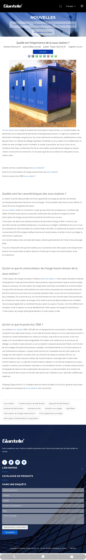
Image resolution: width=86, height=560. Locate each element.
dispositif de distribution (59, 403)
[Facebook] (4, 462)
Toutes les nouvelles (20, 24)
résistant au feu (34, 408)
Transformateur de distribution (31, 403)
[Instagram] (24, 462)
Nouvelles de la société (43, 24)
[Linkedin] (17, 462)
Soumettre (9, 532)
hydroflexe (70, 408)
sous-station (9, 403)
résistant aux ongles (53, 408)
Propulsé (78, 47)
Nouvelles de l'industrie (65, 24)
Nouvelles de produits (43, 32)
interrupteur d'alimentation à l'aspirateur (21, 418)
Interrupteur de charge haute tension (19, 413)
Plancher (73, 548)
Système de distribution (13, 408)
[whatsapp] (11, 462)
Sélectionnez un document (15, 527)
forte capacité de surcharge (50, 413)
